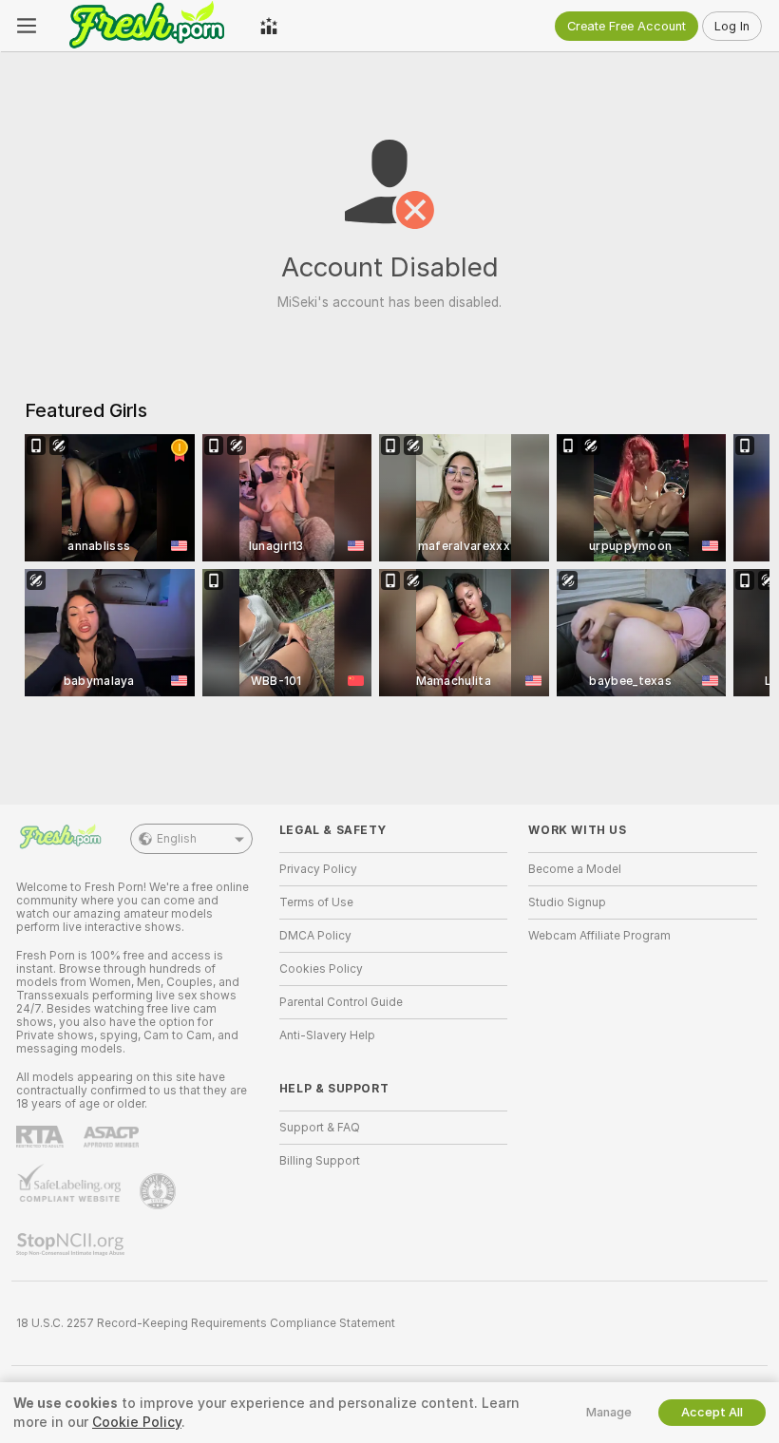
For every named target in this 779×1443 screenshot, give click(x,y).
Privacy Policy (318, 869)
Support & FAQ (319, 1127)
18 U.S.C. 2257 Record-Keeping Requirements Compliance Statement (205, 1323)
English (177, 838)
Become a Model (574, 869)
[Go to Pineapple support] (160, 1191)
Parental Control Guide (341, 1002)
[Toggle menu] (26, 25)
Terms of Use (316, 902)
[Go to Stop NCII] (72, 1244)
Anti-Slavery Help (327, 1035)
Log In (732, 26)
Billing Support (319, 1161)
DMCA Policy (315, 935)
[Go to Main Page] (148, 25)
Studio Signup (567, 902)
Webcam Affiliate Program (599, 935)
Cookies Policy (321, 969)
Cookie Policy (136, 1422)
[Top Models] (268, 25)
